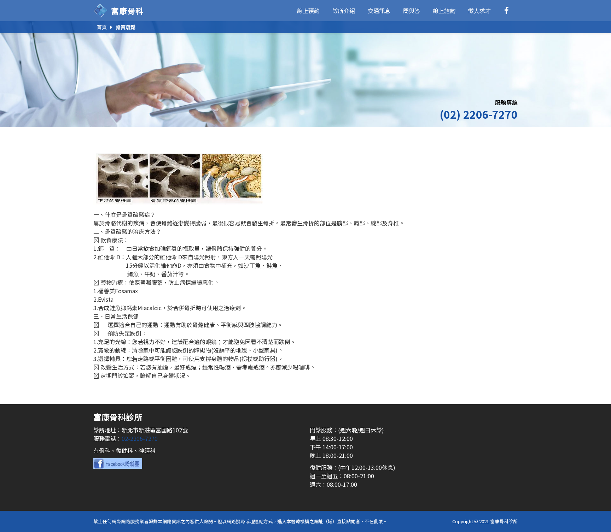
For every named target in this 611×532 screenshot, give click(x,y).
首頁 (102, 27)
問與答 (411, 10)
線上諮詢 (444, 10)
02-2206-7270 (140, 438)
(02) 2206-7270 (479, 114)
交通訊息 (379, 10)
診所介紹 (343, 10)
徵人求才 (479, 10)
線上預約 (308, 10)
